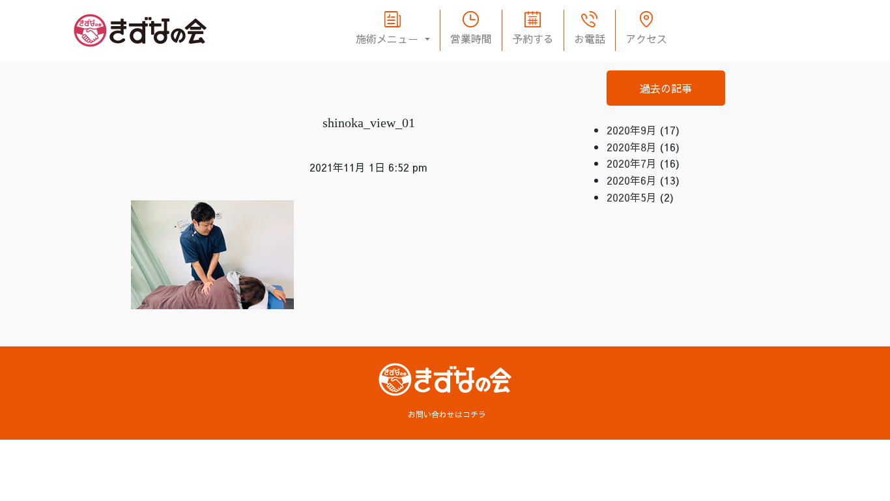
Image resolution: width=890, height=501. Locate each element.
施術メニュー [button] (389, 38)
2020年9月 (632, 130)
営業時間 (471, 38)
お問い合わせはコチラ (447, 414)
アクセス (646, 38)
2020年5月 (632, 197)
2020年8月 (632, 147)
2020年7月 (632, 163)
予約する (533, 38)
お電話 (589, 38)
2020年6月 (632, 180)
